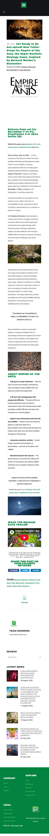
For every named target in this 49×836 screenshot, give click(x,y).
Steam (29, 144)
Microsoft (20, 583)
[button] (23, 5)
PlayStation (30, 583)
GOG (35, 144)
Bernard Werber (21, 580)
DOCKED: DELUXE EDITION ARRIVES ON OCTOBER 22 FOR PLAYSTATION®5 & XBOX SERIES (30, 749)
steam (9, 586)
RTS (37, 583)
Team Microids (24, 70)
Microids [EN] (12, 70)
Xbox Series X (24, 586)
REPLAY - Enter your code (13, 826)
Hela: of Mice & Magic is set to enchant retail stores (30, 715)
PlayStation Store (25, 147)
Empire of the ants (28, 67)
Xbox (37, 147)
